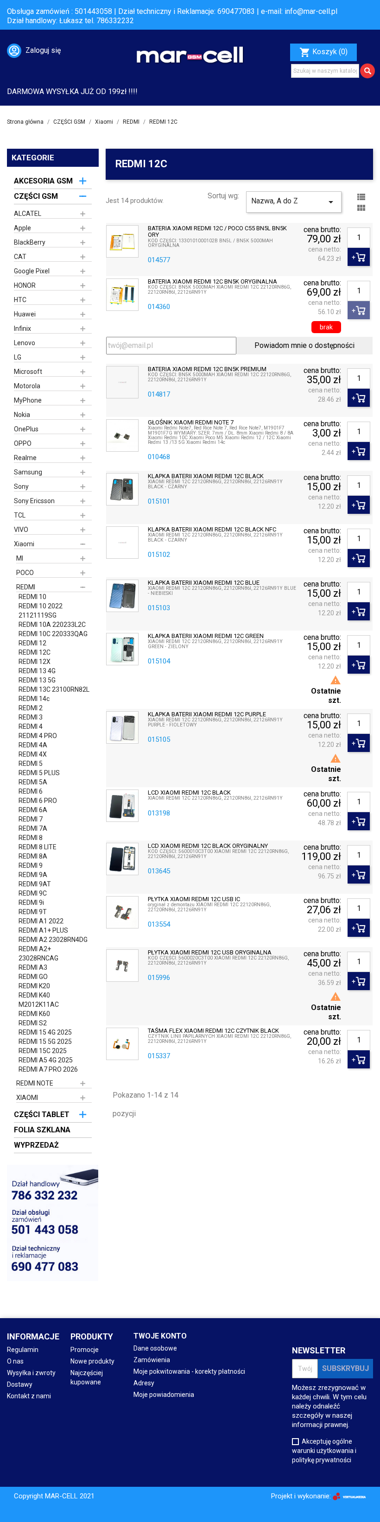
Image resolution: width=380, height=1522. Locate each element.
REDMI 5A (33, 782)
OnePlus (26, 429)
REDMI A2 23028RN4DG (53, 939)
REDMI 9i (31, 902)
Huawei (25, 314)
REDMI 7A (33, 828)
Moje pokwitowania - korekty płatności (189, 1371)
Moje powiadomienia (163, 1394)
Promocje (84, 1349)
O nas (15, 1361)
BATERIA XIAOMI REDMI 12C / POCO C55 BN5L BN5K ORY (217, 231)
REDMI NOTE (34, 1083)
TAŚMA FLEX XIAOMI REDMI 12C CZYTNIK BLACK (213, 1031)
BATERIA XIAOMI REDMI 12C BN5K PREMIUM (207, 369)
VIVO (21, 529)
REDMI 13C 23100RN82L (54, 689)
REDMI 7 (31, 819)
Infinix (22, 328)
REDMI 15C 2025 (43, 1051)
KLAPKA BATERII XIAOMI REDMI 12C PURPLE (207, 714)
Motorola (27, 386)
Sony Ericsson (34, 501)
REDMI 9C (33, 893)
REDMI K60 (34, 1013)
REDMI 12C (35, 652)
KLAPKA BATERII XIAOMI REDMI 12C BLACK (206, 476)
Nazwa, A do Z (293, 202)
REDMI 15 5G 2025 (45, 1041)
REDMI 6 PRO (38, 800)
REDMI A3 (33, 967)
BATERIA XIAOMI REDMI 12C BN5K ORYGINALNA (212, 281)
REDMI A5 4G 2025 (46, 1060)
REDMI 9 (31, 865)
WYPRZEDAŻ (36, 1145)
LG (17, 357)
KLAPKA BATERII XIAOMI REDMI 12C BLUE (204, 583)
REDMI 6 (31, 791)
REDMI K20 (34, 986)
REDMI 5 (31, 763)
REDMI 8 (31, 837)
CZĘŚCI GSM (36, 196)
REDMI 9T (33, 912)
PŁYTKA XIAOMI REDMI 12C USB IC (194, 899)
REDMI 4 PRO (38, 735)
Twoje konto (160, 1336)
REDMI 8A (33, 856)
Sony (21, 486)
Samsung (28, 472)
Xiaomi (24, 544)
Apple (22, 228)
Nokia (22, 414)
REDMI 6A (33, 810)
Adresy (143, 1383)
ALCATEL (27, 213)
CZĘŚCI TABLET (42, 1114)
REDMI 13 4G (37, 671)
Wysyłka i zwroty (31, 1373)
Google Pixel (32, 271)
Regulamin (22, 1349)
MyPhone (28, 400)
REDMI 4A (33, 745)
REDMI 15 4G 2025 (45, 1032)
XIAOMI (27, 1097)
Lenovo (24, 343)
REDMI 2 (31, 708)
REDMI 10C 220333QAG (53, 634)
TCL (19, 515)
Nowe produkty (92, 1361)
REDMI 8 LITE (38, 847)
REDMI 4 (31, 726)
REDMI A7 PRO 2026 (48, 1069)
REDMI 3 (31, 717)
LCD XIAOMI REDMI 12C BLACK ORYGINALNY (208, 846)
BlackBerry (29, 242)
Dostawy (19, 1384)
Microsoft (28, 371)
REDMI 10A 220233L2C (52, 624)
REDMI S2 (33, 1023)
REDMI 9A (33, 874)
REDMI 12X (35, 661)
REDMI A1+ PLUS (43, 930)
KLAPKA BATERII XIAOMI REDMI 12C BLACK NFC (212, 529)
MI (19, 558)
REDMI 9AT (35, 884)
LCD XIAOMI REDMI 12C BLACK (189, 792)
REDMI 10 (32, 596)
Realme (25, 457)
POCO (25, 572)
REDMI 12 (32, 643)
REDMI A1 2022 (41, 921)
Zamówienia (151, 1360)
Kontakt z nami (29, 1396)
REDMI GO (33, 976)
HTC (20, 299)
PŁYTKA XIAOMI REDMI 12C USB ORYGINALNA (210, 952)
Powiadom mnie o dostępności (304, 345)
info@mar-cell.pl (311, 11)
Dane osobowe (155, 1348)
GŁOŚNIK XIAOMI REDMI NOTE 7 (191, 422)
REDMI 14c (34, 698)
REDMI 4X (33, 754)
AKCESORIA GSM (43, 181)
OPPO (23, 443)
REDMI (25, 587)
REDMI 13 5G (37, 680)
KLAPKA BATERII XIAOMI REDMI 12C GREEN (206, 636)
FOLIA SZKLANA (42, 1129)
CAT (20, 256)
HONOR (25, 285)
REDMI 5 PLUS (39, 773)
